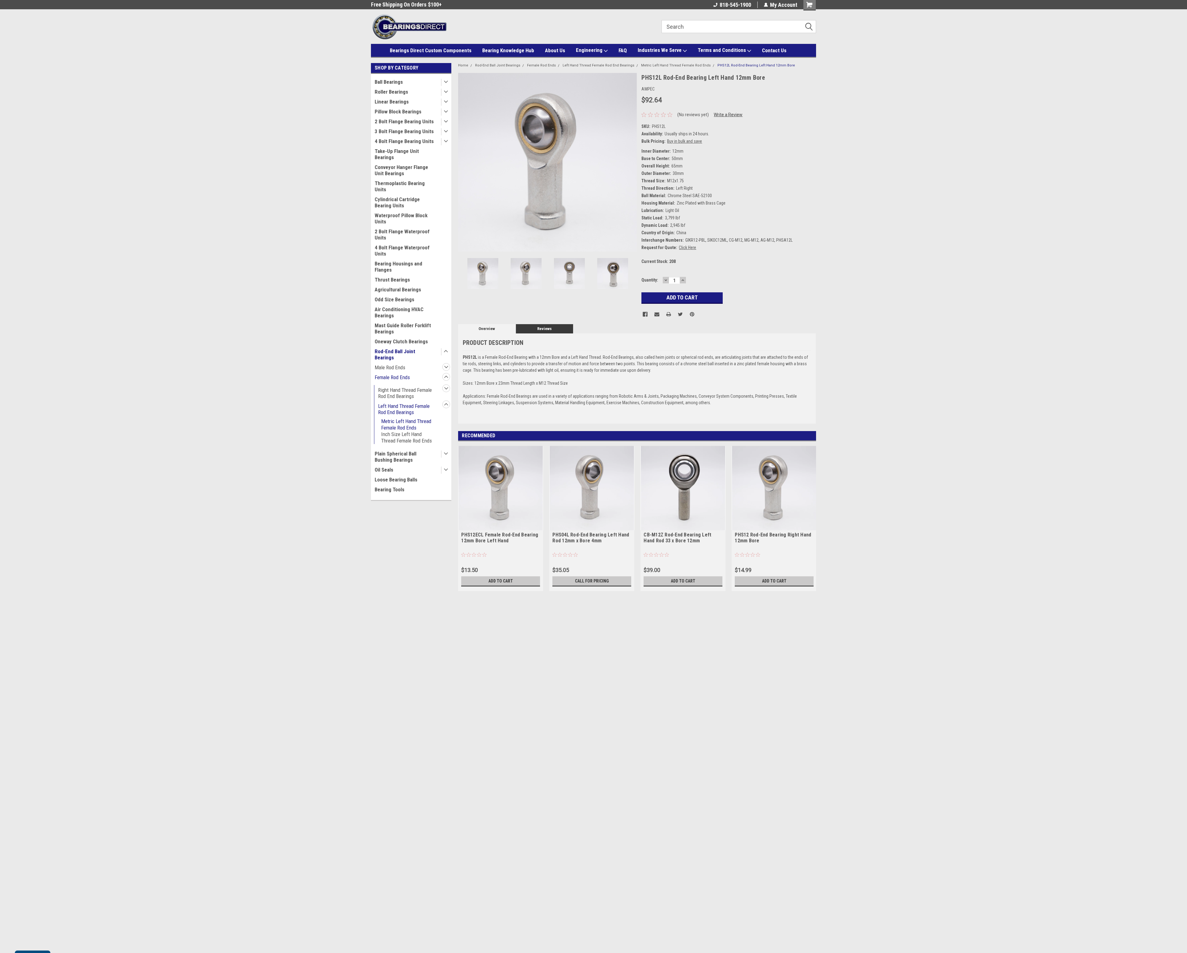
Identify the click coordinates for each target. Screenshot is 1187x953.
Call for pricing (592, 580)
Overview (487, 328)
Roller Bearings (391, 92)
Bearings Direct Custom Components (430, 50)
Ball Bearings (389, 82)
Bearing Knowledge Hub (508, 50)
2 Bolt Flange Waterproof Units (402, 234)
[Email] (656, 314)
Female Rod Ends (392, 377)
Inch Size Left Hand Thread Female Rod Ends (406, 437)
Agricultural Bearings (398, 289)
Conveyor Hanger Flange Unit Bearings (401, 170)
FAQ (623, 50)
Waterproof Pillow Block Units (401, 218)
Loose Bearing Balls (396, 479)
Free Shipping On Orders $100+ (385, 4)
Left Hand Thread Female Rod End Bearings (404, 409)
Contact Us (774, 50)
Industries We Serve (660, 50)
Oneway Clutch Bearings (401, 341)
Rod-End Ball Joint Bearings (395, 354)
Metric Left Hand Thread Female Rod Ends (406, 424)
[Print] (668, 314)
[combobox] (739, 26)
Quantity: (649, 279)
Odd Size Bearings (394, 299)
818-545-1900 (735, 5)
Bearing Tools (389, 489)
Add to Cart (500, 580)
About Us (555, 50)
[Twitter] (680, 314)
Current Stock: (658, 261)
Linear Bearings (392, 102)
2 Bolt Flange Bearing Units (404, 121)
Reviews (544, 328)
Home (463, 65)
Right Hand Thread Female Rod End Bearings (405, 393)
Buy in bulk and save (684, 141)
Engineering (590, 50)
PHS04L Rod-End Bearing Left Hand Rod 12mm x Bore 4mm (590, 538)
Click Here (687, 247)
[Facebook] (645, 314)
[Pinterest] (692, 314)
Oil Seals (384, 470)
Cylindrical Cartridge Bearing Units (397, 202)
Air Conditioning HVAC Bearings (399, 312)
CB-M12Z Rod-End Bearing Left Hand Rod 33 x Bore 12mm (677, 538)
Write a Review (728, 114)
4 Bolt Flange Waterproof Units (402, 250)
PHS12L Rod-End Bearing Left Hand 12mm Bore (756, 65)
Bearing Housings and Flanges (398, 266)
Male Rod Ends (390, 367)
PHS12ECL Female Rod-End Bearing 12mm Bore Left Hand (499, 538)
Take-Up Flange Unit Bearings (397, 154)
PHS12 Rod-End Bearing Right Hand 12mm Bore (773, 538)
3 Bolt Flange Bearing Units (404, 131)
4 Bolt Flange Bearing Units (404, 141)
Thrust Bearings (392, 280)
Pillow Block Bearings (398, 111)
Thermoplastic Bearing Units (400, 186)
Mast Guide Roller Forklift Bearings (403, 328)
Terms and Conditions (722, 50)
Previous (464, 162)
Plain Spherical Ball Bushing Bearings (395, 457)
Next (630, 162)
